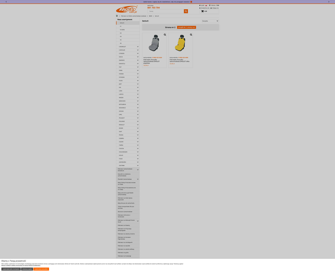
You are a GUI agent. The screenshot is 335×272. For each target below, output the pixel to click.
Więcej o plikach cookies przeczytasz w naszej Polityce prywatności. (21, 265)
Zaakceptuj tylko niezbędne (11, 269)
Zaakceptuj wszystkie (41, 269)
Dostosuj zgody (27, 269)
